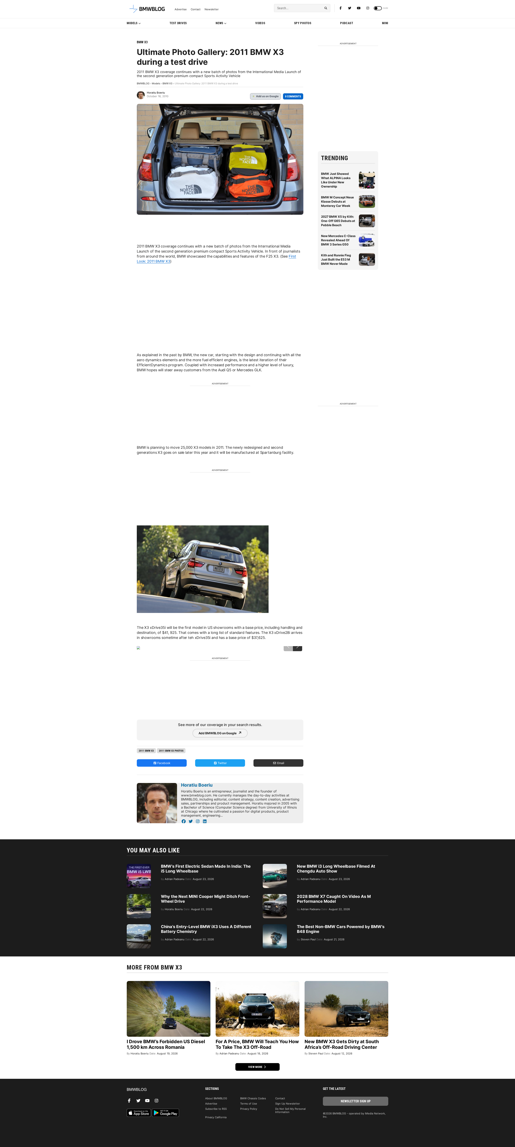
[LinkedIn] (204, 821)
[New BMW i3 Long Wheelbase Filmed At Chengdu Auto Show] (275, 866)
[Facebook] (341, 8)
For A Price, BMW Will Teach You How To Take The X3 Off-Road (257, 1044)
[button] (297, 646)
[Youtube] (359, 8)
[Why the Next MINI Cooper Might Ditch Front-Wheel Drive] (139, 896)
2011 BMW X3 (146, 750)
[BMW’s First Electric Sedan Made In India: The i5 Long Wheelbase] (139, 866)
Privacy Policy (248, 1108)
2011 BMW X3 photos (171, 750)
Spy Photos (302, 23)
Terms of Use (248, 1103)
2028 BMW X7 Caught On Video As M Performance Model (334, 899)
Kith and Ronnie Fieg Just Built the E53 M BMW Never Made (336, 259)
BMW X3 (142, 42)
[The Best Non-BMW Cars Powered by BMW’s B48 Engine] (275, 926)
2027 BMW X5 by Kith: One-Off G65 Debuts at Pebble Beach (338, 221)
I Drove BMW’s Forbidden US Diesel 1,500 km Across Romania (166, 1044)
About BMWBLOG (216, 1098)
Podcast (346, 23)
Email (280, 763)
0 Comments (293, 96)
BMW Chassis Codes (253, 1098)
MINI (385, 23)
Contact (196, 9)
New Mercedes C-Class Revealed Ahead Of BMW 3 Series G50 (338, 240)
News (219, 23)
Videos (260, 23)
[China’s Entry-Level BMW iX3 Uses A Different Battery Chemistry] (139, 926)
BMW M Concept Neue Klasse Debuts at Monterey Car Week (337, 201)
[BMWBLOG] (159, 1090)
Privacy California (216, 1117)
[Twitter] (350, 8)
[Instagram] (368, 8)
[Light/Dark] (378, 8)
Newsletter (212, 9)
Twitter (222, 763)
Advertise (181, 9)
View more (255, 1067)
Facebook (163, 763)
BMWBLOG (143, 83)
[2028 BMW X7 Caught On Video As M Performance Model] (275, 896)
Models (132, 23)
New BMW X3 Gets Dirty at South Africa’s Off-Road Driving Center (342, 1044)
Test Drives (178, 23)
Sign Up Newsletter (287, 1103)
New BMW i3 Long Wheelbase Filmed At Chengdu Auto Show (336, 869)
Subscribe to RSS (216, 1108)
